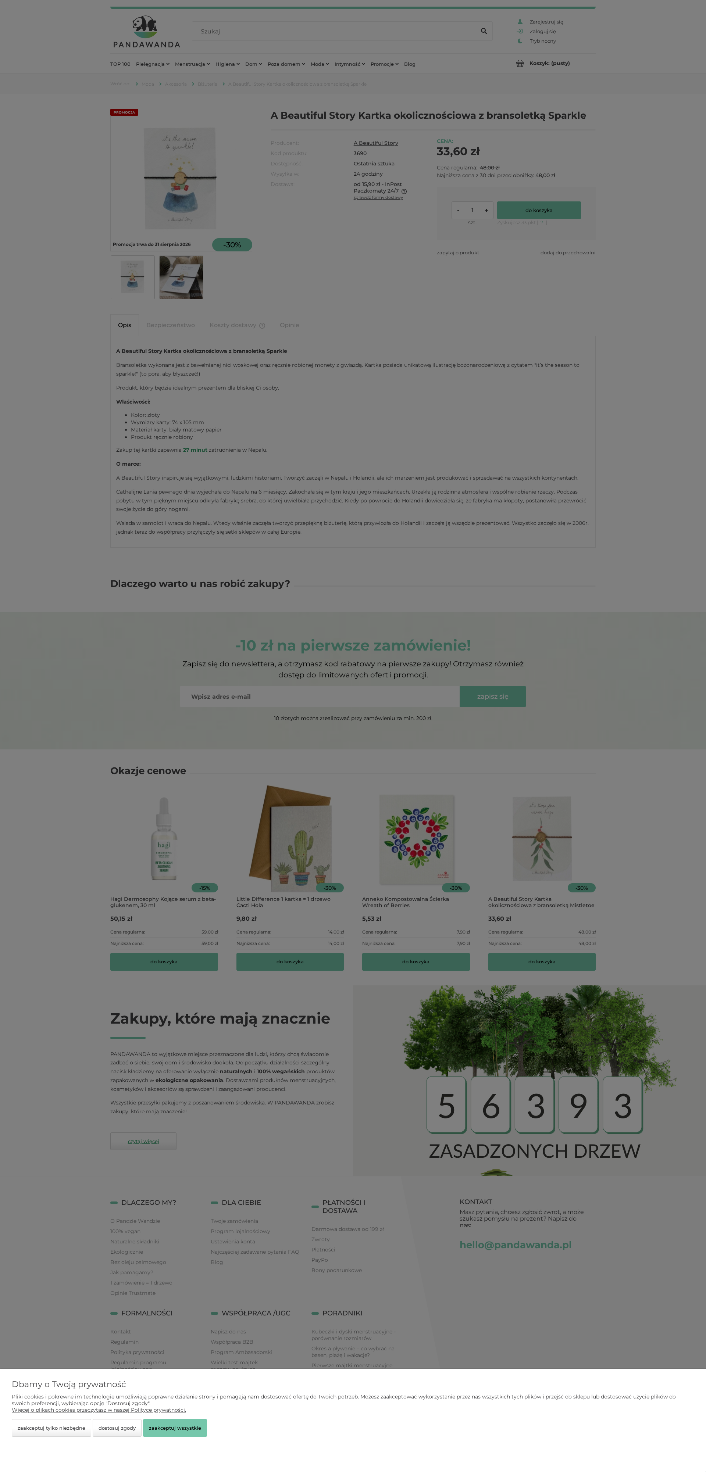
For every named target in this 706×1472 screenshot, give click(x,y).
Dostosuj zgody (117, 1428)
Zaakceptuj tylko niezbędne (51, 1428)
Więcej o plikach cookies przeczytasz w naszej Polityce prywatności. (99, 1410)
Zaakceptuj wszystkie (175, 1428)
